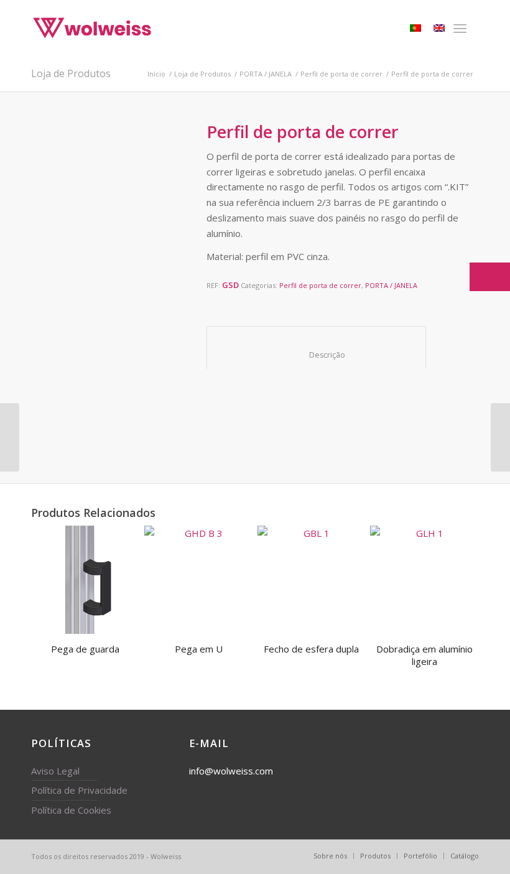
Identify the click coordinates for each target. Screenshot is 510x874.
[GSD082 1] (105, 306)
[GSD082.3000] (105, 197)
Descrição (317, 355)
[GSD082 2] (155, 306)
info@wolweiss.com (231, 771)
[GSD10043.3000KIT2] (54, 357)
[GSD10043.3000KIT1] (105, 357)
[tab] (316, 348)
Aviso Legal (55, 771)
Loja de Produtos (71, 73)
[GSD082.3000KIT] (54, 306)
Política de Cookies (71, 810)
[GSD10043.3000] (155, 357)
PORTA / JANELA (265, 73)
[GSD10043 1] (54, 407)
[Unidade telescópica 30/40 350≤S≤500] (9, 437)
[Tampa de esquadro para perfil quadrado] (500, 437)
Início (156, 73)
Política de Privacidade (79, 790)
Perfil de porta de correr (341, 73)
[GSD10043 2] (105, 407)
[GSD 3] (155, 407)
